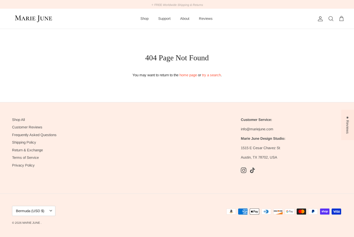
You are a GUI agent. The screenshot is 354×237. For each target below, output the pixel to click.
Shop (144, 18)
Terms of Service (25, 157)
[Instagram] (243, 170)
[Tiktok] (252, 170)
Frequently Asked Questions (34, 135)
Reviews (206, 18)
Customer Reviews (27, 127)
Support (164, 18)
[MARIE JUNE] (34, 19)
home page (188, 75)
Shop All (18, 120)
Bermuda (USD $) (30, 211)
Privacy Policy (23, 165)
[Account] (319, 19)
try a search (211, 75)
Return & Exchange (27, 150)
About (184, 18)
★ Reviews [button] (348, 125)
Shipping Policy (24, 142)
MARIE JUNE (31, 222)
